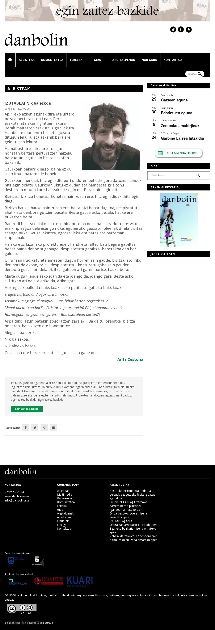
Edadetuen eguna (176, 113)
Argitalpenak (123, 60)
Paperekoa (64, 498)
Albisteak (27, 60)
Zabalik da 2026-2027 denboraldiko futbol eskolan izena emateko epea (133, 538)
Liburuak (63, 521)
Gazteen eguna (174, 100)
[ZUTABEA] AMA (121, 521)
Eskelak (76, 60)
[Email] (53, 427)
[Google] (44, 427)
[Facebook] (25, 427)
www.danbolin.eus (17, 496)
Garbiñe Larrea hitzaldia (182, 138)
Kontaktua (173, 60)
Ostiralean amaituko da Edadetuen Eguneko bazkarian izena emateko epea (133, 528)
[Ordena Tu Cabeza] (23, 622)
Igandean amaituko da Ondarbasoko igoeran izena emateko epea (128, 513)
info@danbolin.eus (17, 500)
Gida (97, 60)
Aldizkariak (64, 517)
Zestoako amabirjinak (180, 125)
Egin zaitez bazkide (26, 409)
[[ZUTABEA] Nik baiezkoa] (111, 135)
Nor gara (149, 60)
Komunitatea (52, 60)
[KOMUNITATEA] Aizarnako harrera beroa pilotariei (128, 504)
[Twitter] (34, 427)
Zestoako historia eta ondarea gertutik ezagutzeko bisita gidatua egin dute (132, 494)
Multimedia (64, 494)
